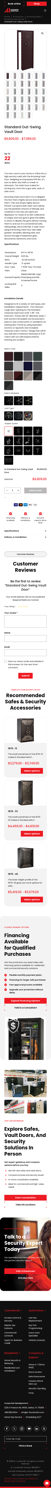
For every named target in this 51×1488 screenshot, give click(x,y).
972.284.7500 (25, 1278)
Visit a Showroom (25, 1271)
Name (7, 632)
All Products (18, 16)
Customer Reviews (25, 554)
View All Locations (25, 1204)
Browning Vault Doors (14, 19)
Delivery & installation (15, 537)
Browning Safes (34, 16)
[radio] (8, 416)
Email (7, 647)
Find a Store (25, 1445)
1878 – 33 (13, 811)
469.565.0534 (10, 1412)
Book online (14, 3)
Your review (11, 612)
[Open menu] (45, 10)
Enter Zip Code (13, 1438)
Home (7, 16)
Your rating (9, 606)
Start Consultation (25, 1197)
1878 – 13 (12, 748)
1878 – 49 (13, 874)
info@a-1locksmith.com (32, 1412)
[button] (42, 33)
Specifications (11, 530)
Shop (37, 3)
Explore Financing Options (25, 1000)
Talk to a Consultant (25, 1007)
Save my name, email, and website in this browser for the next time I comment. (26, 664)
